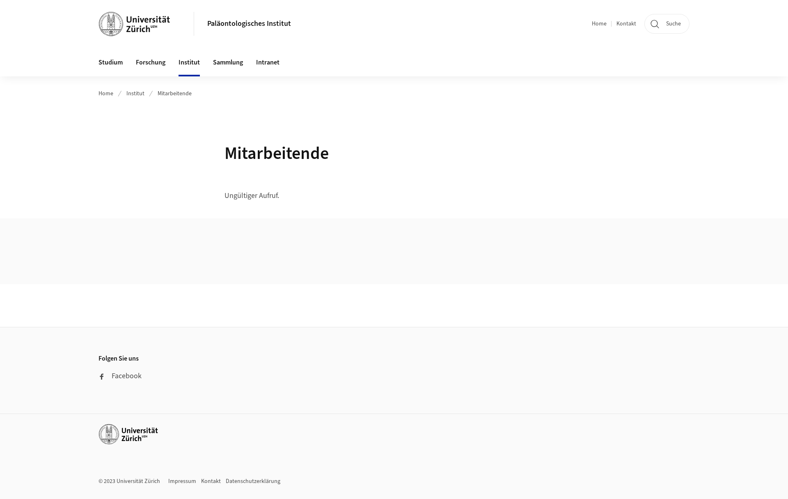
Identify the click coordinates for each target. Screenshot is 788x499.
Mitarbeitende (175, 94)
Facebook (127, 376)
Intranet (267, 62)
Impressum (182, 481)
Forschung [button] (150, 62)
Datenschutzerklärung (253, 481)
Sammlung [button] (228, 62)
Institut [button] (189, 62)
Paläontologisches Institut (249, 23)
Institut (135, 94)
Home (599, 24)
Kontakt (626, 24)
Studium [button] (110, 62)
